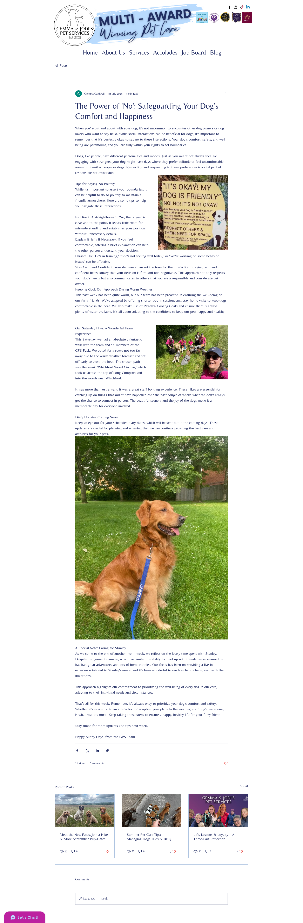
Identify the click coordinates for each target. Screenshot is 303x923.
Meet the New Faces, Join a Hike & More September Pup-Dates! (84, 836)
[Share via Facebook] (77, 750)
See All (244, 786)
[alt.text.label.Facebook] (229, 7)
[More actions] (225, 93)
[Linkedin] (248, 7)
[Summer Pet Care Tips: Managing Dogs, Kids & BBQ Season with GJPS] (151, 810)
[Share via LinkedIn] (97, 750)
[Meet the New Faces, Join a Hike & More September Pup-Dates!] (84, 810)
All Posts (61, 65)
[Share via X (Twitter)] (87, 750)
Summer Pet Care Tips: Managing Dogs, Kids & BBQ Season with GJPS (149, 836)
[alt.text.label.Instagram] (236, 7)
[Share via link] (107, 750)
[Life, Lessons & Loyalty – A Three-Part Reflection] (218, 810)
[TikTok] (242, 7)
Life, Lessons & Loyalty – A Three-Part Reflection (214, 836)
